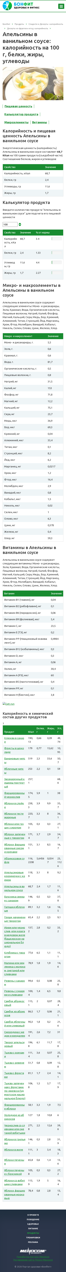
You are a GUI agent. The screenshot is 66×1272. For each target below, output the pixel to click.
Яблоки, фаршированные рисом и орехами (14, 848)
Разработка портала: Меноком (33, 1257)
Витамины (39, 122)
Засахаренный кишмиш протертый (14, 783)
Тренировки (33, 1238)
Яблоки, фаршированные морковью (14, 1194)
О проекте (33, 1215)
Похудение (33, 1219)
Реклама (33, 1242)
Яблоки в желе (13, 1149)
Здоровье (33, 1224)
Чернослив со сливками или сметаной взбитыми (14, 1129)
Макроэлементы (16, 122)
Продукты (33, 1233)
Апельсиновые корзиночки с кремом (14, 876)
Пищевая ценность (18, 106)
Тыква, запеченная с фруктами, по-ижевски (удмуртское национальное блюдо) (14, 1091)
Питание (33, 1229)
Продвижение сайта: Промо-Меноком (33, 1260)
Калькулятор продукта (21, 114)
